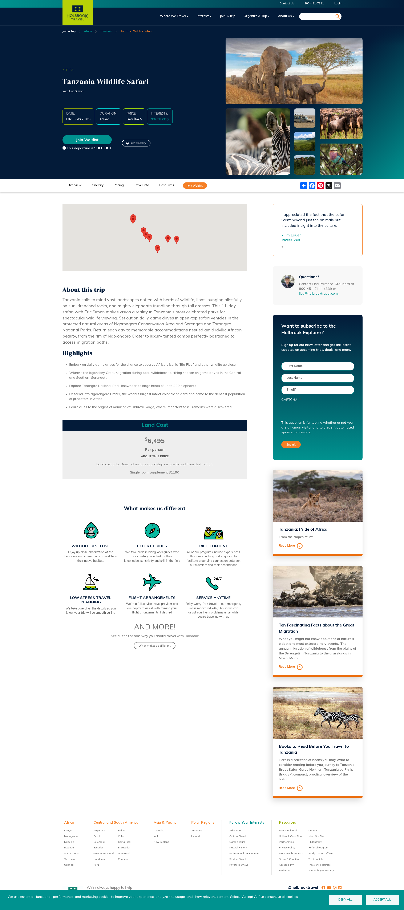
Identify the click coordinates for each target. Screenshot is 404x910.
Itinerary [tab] (98, 185)
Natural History (238, 848)
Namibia (69, 842)
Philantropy (315, 842)
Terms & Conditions (290, 859)
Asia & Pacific (165, 822)
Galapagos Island (103, 853)
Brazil (96, 836)
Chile (121, 836)
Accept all (382, 899)
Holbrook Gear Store (291, 836)
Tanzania (106, 31)
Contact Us (287, 3)
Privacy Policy (287, 848)
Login (338, 3)
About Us (285, 16)
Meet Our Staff (316, 836)
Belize (121, 831)
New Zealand (161, 842)
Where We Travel (173, 16)
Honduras (99, 859)
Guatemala (124, 853)
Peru (96, 865)
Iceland (195, 836)
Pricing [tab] (119, 185)
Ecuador (98, 848)
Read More (287, 545)
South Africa (71, 853)
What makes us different (155, 646)
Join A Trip (69, 31)
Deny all (345, 899)
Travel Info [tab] (141, 185)
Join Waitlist (87, 140)
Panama (123, 859)
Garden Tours (237, 842)
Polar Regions (202, 822)
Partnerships (286, 842)
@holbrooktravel (303, 888)
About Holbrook (288, 831)
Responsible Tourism (291, 853)
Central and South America (115, 822)
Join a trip (227, 16)
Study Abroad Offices (320, 853)
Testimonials (315, 859)
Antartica (196, 831)
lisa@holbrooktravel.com (318, 293)
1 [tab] (282, 247)
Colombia (99, 842)
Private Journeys (238, 865)
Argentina (99, 831)
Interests (203, 16)
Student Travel (237, 859)
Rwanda (69, 848)
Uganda (68, 865)
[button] (176, 240)
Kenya (68, 831)
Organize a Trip (255, 16)
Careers (313, 831)
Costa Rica (124, 842)
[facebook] (323, 888)
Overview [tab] (74, 185)
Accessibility (286, 865)
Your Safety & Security (321, 870)
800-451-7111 (314, 3)
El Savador (124, 848)
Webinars (284, 870)
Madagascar (71, 836)
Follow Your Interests (246, 822)
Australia (159, 831)
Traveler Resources (319, 865)
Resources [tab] (166, 185)
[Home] (77, 16)
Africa (88, 31)
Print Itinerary (138, 143)
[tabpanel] (318, 227)
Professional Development (244, 853)
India (156, 836)
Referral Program (318, 848)
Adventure (235, 831)
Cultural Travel (237, 836)
